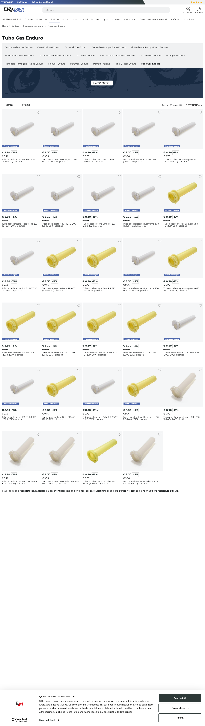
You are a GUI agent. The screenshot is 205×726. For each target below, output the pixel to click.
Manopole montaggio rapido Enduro (24, 63)
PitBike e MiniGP (11, 19)
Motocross (41, 19)
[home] (14, 9)
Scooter (95, 19)
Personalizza (178, 708)
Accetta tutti (180, 698)
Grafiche (174, 19)
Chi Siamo (22, 2)
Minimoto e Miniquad (124, 19)
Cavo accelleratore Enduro (19, 47)
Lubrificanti (189, 19)
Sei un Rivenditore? (42, 2)
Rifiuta (179, 717)
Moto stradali (80, 19)
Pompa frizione (101, 63)
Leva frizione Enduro (150, 55)
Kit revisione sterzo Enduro (19, 55)
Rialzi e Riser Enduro (125, 63)
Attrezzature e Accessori (153, 19)
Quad (106, 19)
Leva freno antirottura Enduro (55, 55)
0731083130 (7, 2)
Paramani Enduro (79, 63)
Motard (66, 19)
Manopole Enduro (175, 55)
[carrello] (198, 8)
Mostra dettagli (47, 720)
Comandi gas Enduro (76, 47)
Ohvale (29, 19)
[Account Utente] (187, 8)
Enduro (54, 19)
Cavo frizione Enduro (48, 47)
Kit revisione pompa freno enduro (149, 47)
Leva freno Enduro (85, 55)
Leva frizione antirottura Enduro (117, 55)
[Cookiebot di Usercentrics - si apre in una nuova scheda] (19, 720)
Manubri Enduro (56, 63)
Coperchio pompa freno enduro (109, 47)
